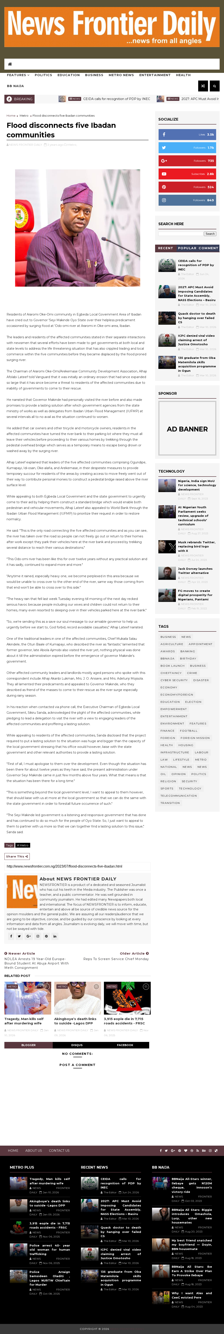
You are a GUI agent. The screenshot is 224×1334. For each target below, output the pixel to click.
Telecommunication (179, 795)
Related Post (17, 976)
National (169, 766)
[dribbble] (191, 1151)
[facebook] (161, 1151)
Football (189, 730)
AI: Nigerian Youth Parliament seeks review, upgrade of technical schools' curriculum (193, 515)
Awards (168, 651)
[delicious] (216, 1151)
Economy (169, 687)
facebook (125, 1045)
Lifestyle (181, 759)
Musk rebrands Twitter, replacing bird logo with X (196, 546)
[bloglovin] (185, 1151)
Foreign (168, 738)
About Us (33, 1151)
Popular (187, 248)
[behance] (204, 1151)
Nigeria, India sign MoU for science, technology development (197, 485)
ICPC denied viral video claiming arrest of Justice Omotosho (196, 340)
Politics (43, 75)
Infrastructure (175, 752)
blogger (28, 1045)
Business (94, 75)
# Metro (22, 845)
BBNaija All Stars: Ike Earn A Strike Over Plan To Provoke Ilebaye (192, 1271)
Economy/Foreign (177, 694)
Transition (170, 803)
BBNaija (168, 658)
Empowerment (174, 709)
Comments (209, 249)
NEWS (202, 766)
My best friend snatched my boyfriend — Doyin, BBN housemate (192, 1245)
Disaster (201, 680)
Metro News (121, 75)
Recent (165, 248)
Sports (167, 788)
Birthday (188, 658)
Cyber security (174, 680)
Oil (163, 774)
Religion (168, 781)
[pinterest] (179, 1151)
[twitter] (166, 1151)
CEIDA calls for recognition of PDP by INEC (93, 99)
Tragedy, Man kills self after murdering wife (24, 1021)
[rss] (197, 1151)
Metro (24, 115)
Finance (168, 730)
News (52, 98)
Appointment (201, 644)
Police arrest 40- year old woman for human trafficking (50, 1250)
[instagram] (210, 1151)
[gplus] (173, 1151)
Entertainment (155, 75)
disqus (76, 1045)
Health (183, 75)
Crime (192, 673)
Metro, (72, 144)
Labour (202, 752)
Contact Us (59, 1151)
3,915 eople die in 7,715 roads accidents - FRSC (124, 1021)
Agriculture (172, 644)
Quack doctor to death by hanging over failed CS (196, 318)
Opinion (179, 774)
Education (69, 75)
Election (193, 701)
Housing (186, 745)
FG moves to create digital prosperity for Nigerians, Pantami (195, 595)
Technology (190, 788)
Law (164, 759)
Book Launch (173, 665)
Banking (187, 651)
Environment (172, 723)
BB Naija (15, 86)
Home (11, 115)
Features (16, 75)
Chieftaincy (171, 673)
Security (189, 781)
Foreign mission (195, 738)
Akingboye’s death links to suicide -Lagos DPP (75, 1021)
